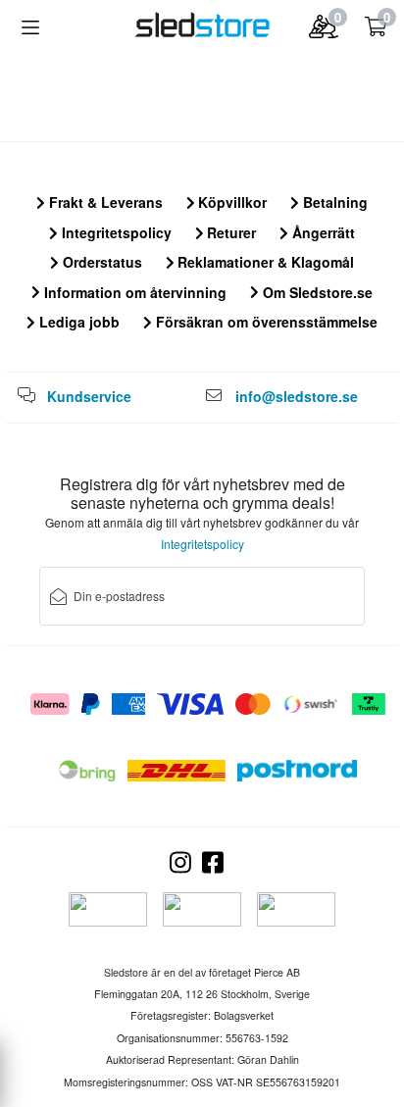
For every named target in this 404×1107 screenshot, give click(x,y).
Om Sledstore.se (316, 292)
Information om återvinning (133, 292)
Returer (229, 232)
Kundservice (89, 396)
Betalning (333, 202)
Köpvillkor (230, 202)
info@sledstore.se (296, 396)
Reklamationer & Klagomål (264, 262)
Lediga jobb (77, 321)
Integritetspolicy (115, 232)
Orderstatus (100, 262)
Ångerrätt (321, 232)
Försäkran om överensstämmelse (265, 321)
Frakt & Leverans (104, 202)
